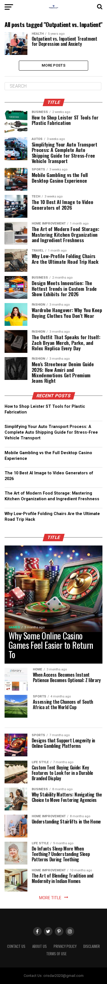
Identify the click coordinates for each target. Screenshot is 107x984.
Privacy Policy (65, 946)
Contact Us (16, 946)
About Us (39, 946)
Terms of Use (56, 953)
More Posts (53, 65)
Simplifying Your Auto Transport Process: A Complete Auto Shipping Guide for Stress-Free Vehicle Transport (51, 432)
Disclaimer (91, 946)
